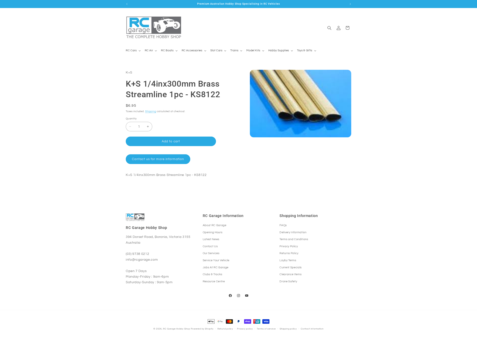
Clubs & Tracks (212, 274)
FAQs (283, 225)
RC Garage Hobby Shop (176, 329)
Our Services (211, 253)
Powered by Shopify (202, 329)
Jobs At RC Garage (215, 267)
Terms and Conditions (293, 239)
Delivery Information (292, 232)
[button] (132, 50)
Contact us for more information (158, 159)
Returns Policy (288, 253)
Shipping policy (288, 329)
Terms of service (266, 329)
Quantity (131, 118)
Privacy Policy (288, 246)
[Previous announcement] (127, 4)
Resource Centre (214, 281)
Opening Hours (212, 232)
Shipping (150, 111)
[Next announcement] (350, 4)
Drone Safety (288, 281)
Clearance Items (290, 274)
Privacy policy (245, 329)
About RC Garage (214, 225)
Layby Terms (287, 260)
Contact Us (210, 246)
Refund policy (225, 329)
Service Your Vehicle (216, 260)
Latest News (211, 239)
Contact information (312, 329)
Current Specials (290, 267)
